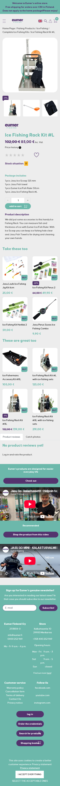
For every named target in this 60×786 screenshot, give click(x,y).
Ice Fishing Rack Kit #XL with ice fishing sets (43, 420)
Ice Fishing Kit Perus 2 (43, 287)
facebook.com (42, 687)
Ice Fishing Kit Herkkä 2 (14, 324)
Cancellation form (15, 691)
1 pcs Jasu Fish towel (16, 184)
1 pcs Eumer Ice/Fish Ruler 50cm (22, 188)
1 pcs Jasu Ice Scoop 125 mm (20, 180)
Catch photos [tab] (33, 436)
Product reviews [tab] (11, 436)
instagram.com (42, 702)
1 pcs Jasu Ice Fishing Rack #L (21, 191)
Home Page (9, 28)
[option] (30, 65)
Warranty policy (15, 687)
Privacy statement (30, 768)
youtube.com (43, 695)
